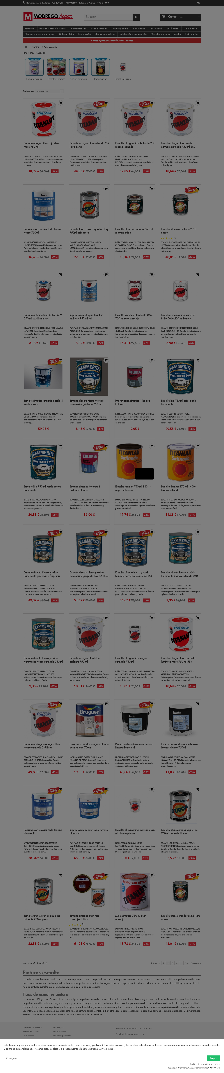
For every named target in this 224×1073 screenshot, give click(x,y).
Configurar (11, 1058)
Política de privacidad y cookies (205, 1064)
